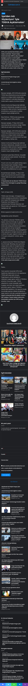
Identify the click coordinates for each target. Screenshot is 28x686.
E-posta (3, 454)
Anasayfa (5, 10)
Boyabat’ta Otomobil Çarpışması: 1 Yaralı (13, 1)
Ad (2, 448)
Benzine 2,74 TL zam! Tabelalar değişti (17, 592)
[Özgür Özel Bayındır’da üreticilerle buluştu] (7, 407)
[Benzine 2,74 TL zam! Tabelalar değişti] (6, 594)
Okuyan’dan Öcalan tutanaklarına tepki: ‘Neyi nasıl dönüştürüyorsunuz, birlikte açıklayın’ (13, 606)
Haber (9, 10)
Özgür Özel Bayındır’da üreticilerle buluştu (6, 414)
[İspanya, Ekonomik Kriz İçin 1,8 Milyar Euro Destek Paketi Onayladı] (6, 538)
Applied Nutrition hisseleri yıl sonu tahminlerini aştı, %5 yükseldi (11, 573)
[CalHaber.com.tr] (14, 5)
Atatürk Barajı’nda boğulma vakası (11, 82)
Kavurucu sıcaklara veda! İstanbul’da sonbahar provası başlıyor (20, 387)
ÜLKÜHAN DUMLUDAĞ (9, 25)
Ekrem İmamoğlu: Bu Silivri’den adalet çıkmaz (7, 396)
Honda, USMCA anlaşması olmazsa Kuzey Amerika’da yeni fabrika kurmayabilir (18, 581)
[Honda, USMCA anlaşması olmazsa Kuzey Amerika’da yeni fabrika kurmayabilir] (6, 581)
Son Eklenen (14, 481)
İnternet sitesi (4, 460)
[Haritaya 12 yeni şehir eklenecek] (6, 549)
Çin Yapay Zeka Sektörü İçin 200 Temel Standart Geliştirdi (19, 397)
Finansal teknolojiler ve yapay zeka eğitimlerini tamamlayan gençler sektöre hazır (18, 510)
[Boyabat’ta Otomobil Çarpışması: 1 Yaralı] (7, 380)
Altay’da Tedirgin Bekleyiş (9, 543)
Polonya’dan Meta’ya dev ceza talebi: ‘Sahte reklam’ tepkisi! (12, 523)
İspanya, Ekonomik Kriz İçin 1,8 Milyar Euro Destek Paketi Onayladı (18, 537)
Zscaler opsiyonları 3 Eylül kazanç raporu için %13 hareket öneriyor (13, 517)
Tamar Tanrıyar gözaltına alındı (19, 404)
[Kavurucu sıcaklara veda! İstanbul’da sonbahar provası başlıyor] (21, 380)
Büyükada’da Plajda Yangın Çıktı (10, 77)
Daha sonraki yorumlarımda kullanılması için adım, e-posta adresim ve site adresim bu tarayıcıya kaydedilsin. (13, 468)
